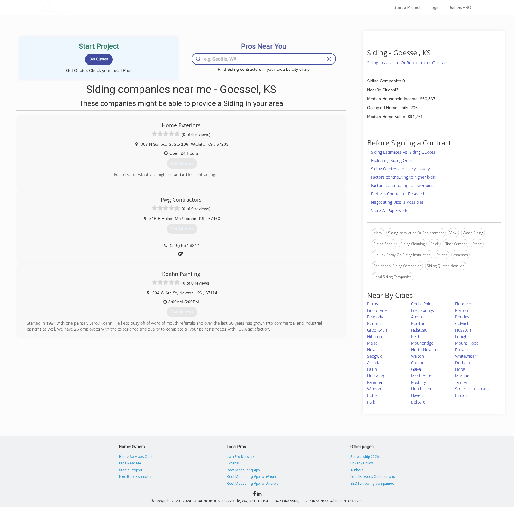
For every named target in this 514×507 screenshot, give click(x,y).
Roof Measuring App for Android (253, 483)
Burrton (418, 323)
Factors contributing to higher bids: (403, 177)
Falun (372, 369)
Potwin (461, 349)
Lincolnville (377, 310)
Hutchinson (421, 389)
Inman (461, 395)
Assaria (373, 362)
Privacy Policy (361, 463)
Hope (460, 369)
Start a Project (407, 7)
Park (371, 402)
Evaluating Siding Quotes (394, 160)
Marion (461, 310)
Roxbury (418, 382)
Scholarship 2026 (364, 457)
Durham (462, 362)
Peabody (375, 317)
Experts (233, 463)
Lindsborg (376, 376)
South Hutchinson (472, 389)
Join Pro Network (240, 457)
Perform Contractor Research (398, 194)
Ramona (374, 382)
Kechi (416, 336)
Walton (417, 356)
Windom (374, 389)
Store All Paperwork (389, 210)
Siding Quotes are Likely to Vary (400, 169)
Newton (374, 349)
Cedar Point (422, 304)
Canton (417, 362)
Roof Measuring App (243, 470)
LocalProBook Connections (372, 477)
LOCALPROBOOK (75, 7)
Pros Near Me (130, 463)
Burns (372, 304)
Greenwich (377, 330)
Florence (463, 304)
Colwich (462, 323)
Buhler (373, 395)
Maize (372, 343)
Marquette (465, 376)
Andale (417, 317)
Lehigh (461, 336)
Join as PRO (460, 7)
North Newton (424, 349)
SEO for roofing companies (372, 483)
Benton (374, 323)
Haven (417, 395)
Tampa (461, 382)
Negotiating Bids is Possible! (397, 202)
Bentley (462, 317)
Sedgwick (375, 356)
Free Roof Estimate (135, 477)
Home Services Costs (137, 457)
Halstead (419, 330)
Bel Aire (418, 402)
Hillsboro (375, 336)
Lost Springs (422, 310)
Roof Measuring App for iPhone (252, 477)
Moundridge (422, 343)
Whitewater (465, 356)
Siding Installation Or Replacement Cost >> (407, 62)
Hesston (463, 330)
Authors (356, 470)
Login (435, 7)
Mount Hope (467, 343)
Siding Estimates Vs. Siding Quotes (403, 152)
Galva (416, 369)
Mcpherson (421, 376)
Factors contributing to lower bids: (402, 185)
